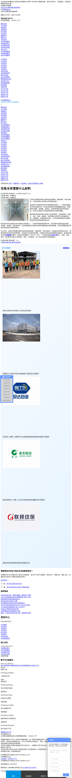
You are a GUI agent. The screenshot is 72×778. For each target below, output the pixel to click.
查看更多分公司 (6, 732)
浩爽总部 (4, 87)
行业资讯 (4, 61)
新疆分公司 (4, 96)
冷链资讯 (4, 69)
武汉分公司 (4, 91)
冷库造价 (4, 65)
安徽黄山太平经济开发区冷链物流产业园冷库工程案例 (21, 373)
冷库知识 (4, 63)
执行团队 (4, 32)
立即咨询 (5, 580)
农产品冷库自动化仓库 (14, 583)
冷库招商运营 (5, 45)
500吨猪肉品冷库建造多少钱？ (11, 611)
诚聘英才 (4, 35)
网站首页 (4, 24)
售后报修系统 (5, 83)
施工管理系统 (5, 77)
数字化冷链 (4, 75)
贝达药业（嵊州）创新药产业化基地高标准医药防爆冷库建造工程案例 (26, 437)
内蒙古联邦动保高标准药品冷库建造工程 (16, 563)
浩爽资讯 (16, 183)
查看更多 (66, 248)
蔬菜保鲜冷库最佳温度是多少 (10, 599)
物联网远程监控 (6, 79)
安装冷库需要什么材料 (35, 183)
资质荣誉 (4, 30)
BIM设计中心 (5, 81)
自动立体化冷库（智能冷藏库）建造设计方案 (16, 595)
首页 (10, 183)
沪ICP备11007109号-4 (29, 767)
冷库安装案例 (5, 51)
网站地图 (10, 7)
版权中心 (4, 37)
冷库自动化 (4, 71)
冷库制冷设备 (5, 47)
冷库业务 (4, 39)
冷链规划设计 (5, 43)
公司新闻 (4, 59)
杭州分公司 (4, 92)
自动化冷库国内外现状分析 (10, 609)
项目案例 (4, 133)
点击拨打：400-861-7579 (9, 758)
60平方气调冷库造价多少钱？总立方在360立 (15, 605)
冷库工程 (4, 7)
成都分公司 (4, 94)
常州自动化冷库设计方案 (9, 601)
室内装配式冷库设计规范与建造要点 (13, 603)
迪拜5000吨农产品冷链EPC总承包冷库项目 (17, 310)
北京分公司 (4, 89)
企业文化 (4, 33)
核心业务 (4, 123)
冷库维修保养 (5, 73)
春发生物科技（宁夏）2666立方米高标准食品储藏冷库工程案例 (24, 500)
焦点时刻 (4, 67)
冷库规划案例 (5, 53)
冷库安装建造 (5, 41)
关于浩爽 (4, 26)
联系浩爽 (4, 85)
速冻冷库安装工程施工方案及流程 (18, 587)
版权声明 (17, 7)
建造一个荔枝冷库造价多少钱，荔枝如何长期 (16, 613)
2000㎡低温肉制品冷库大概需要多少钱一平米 (16, 597)
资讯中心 (4, 57)
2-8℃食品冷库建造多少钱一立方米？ (13, 607)
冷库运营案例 (5, 55)
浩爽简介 (4, 28)
